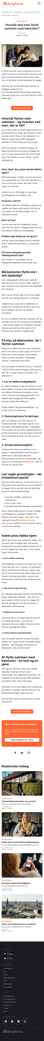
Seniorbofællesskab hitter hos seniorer (19, 801)
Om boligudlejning (9, 999)
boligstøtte (29, 462)
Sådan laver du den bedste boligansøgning (20, 842)
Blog (4, 971)
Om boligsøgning (9, 996)
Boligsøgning (18, 12)
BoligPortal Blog (7, 12)
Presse (5, 975)
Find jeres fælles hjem (22, 108)
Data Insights (7, 987)
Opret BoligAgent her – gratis (22, 740)
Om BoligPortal (8, 968)
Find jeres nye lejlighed (22, 711)
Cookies (6, 1008)
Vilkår (5, 1011)
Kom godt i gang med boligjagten (16, 883)
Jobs (5, 981)
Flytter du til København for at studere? (19, 924)
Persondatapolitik (9, 978)
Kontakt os (6, 1005)
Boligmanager (7, 984)
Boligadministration (9, 1002)
